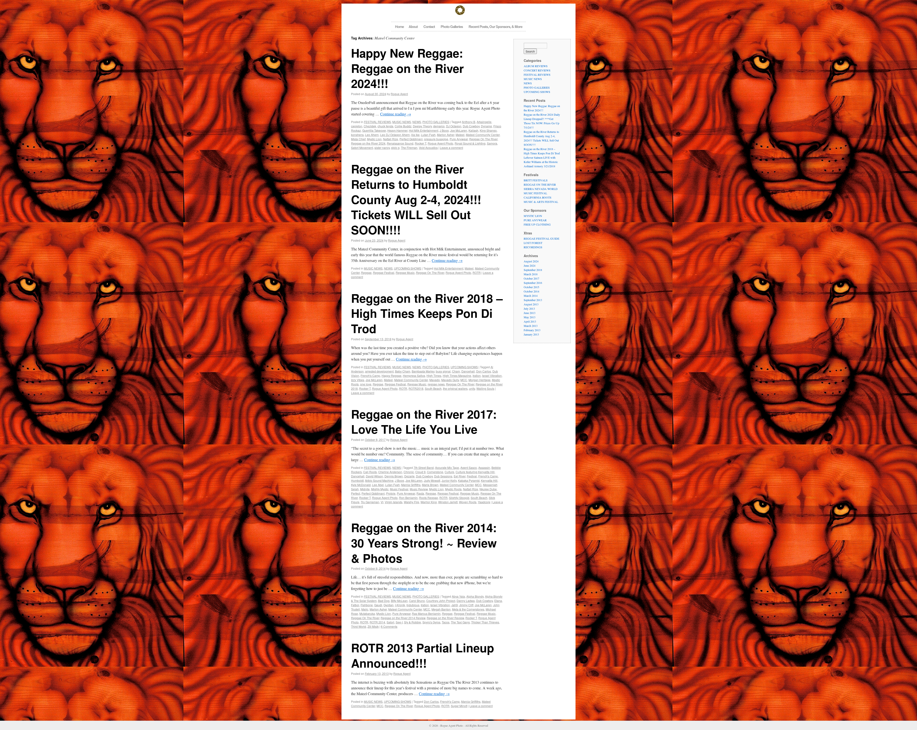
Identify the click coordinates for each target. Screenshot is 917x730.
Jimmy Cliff (466, 605)
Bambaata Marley (423, 371)
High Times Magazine (457, 375)
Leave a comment (451, 148)
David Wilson (374, 476)
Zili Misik (373, 626)
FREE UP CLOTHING (537, 224)
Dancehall (468, 371)
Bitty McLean (399, 601)
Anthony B (468, 122)
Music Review (419, 489)
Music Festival (399, 489)
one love (365, 384)
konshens (357, 135)
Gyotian (389, 605)
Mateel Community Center (483, 135)
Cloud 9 (420, 472)
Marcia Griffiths (411, 485)
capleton (356, 126)
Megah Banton (441, 609)
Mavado (434, 380)
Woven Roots (467, 502)
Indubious (412, 605)
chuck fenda (385, 126)
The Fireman (409, 148)
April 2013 (530, 321)
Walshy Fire (411, 502)
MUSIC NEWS (401, 122)
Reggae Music (405, 272)
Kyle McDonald (361, 485)
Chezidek (370, 126)
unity (472, 388)
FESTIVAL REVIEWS (377, 122)
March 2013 (531, 326)
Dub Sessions (443, 476)
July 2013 (529, 308)
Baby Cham (402, 371)
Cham (456, 371)
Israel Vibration (492, 375)
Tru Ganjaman (370, 502)
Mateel (460, 135)
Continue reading (395, 113)
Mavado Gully (450, 380)
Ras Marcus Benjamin (426, 613)
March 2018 (531, 274)
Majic (364, 609)
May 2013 (529, 317)
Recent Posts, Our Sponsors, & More (495, 26)
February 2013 (532, 330)
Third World (358, 626)
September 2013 (533, 300)
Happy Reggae (391, 375)
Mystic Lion (374, 139)
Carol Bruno (417, 601)
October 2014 (531, 291)
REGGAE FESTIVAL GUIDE (541, 238)
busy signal (443, 371)
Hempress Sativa (414, 375)
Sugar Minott (459, 706)
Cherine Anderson (390, 472)
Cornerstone (435, 472)
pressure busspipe (436, 139)
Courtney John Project (440, 601)
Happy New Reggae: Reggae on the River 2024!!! (407, 68)
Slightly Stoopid (459, 498)
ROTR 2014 (377, 622)
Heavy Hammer (397, 130)
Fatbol (355, 605)
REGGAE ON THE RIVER (540, 184)
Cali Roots (370, 472)
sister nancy (382, 148)
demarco (439, 126)
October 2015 (531, 287)
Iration (477, 375)
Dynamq (486, 126)
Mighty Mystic (380, 489)
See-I (399, 622)
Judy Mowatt (432, 480)
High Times (434, 375)
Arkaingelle (484, 122)
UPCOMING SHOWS (407, 268)
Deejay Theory (422, 126)
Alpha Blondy (475, 596)
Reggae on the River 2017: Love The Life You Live (424, 422)
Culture (449, 472)
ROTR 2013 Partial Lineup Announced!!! (422, 655)
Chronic (409, 472)
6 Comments (389, 626)
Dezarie (409, 476)
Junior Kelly (449, 480)
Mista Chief (358, 139)
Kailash (473, 130)
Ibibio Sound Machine (379, 480)
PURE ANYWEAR (535, 220)
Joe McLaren (458, 130)
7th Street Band (424, 467)
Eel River (459, 476)
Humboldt (357, 480)
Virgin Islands (393, 502)
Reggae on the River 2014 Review (403, 618)
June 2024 (529, 265)
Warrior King (429, 502)
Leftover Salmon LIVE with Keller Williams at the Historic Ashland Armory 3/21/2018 (541, 162)
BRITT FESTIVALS (536, 180)
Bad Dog (383, 601)
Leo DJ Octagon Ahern (395, 135)
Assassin (484, 467)
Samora (492, 143)
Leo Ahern (372, 135)
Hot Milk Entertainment (423, 130)
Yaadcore (484, 502)
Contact (429, 26)
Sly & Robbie (412, 622)
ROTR (477, 272)
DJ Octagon (453, 126)
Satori (390, 622)
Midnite (365, 489)
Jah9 (454, 605)
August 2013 (531, 304)
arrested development (379, 371)
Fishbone (367, 605)
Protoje (390, 493)
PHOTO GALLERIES (435, 122)
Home (399, 26)
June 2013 (529, 313)
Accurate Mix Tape (447, 467)
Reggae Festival (383, 272)
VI (382, 502)
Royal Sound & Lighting (470, 143)
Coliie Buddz (403, 126)
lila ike (415, 135)
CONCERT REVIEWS (537, 70)
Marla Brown (430, 485)
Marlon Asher (445, 135)
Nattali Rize (390, 139)
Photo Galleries (452, 26)
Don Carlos (483, 371)
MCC (463, 380)
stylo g (395, 148)
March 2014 (531, 295)
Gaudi (378, 605)
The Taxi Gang (460, 622)
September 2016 (533, 283)
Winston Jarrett (448, 502)
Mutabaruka (367, 613)
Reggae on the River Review (445, 618)
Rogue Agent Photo (440, 143)
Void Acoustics (428, 148)
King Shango (488, 130)
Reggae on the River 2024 (368, 143)
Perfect (355, 493)
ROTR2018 (416, 388)
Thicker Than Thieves (485, 622)
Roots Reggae (428, 498)
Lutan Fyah (428, 135)
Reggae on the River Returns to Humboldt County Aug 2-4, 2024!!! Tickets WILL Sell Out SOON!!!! (416, 199)
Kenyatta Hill (489, 480)
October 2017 (531, 278)
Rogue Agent (399, 94)
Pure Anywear (459, 139)
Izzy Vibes (357, 380)
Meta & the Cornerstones (468, 609)
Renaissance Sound (400, 143)
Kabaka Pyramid (469, 480)
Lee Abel (378, 485)
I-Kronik (400, 605)
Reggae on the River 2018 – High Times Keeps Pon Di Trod (427, 313)
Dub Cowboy (471, 126)
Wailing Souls (485, 388)
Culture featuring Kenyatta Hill (475, 472)
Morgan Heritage (479, 380)
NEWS (416, 122)
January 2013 (531, 334)
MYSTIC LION (533, 216)
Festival (472, 476)
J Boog (444, 130)
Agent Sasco (468, 467)
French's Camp (370, 375)
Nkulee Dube (488, 489)
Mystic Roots (453, 489)
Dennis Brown (393, 476)
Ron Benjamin (408, 498)
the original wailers (455, 388)
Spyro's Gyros (431, 622)
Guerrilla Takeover (374, 130)
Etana (498, 601)
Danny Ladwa (466, 601)
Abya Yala (458, 596)
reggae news (436, 384)
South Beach (433, 388)
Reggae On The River (483, 139)
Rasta (420, 493)
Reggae (366, 272)
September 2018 (533, 270)
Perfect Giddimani (411, 139)
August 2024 (531, 261)
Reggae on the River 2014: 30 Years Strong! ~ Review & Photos (424, 542)
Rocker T (420, 143)
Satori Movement (362, 148)
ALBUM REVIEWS (536, 66)
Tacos (445, 622)
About (413, 26)
